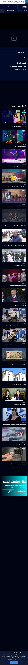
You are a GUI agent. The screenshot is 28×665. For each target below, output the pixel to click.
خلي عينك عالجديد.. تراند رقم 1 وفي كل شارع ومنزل (17, 126)
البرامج (9, 6)
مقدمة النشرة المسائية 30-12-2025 (20, 404)
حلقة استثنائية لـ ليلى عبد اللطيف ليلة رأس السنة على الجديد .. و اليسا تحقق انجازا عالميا (15, 225)
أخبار (14, 6)
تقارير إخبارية (19, 10)
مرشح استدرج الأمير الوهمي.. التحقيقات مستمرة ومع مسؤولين (15, 205)
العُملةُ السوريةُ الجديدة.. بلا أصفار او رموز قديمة (18, 364)
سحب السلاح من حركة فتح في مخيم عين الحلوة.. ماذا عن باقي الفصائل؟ (14, 245)
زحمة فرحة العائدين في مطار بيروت (20, 265)
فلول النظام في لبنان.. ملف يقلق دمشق (19, 444)
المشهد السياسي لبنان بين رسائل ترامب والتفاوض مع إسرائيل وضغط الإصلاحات (14, 345)
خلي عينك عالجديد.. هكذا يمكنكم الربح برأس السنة (18, 285)
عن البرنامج (21, 52)
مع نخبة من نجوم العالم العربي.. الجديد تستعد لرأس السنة (17, 166)
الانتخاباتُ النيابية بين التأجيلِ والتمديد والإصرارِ (19, 384)
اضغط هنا (10, 659)
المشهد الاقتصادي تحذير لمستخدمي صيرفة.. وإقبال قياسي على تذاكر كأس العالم (14, 325)
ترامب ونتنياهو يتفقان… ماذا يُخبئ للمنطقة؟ (19, 305)
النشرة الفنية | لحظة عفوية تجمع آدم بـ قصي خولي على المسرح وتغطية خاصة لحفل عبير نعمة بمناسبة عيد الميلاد (14, 424)
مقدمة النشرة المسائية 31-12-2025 (20, 146)
